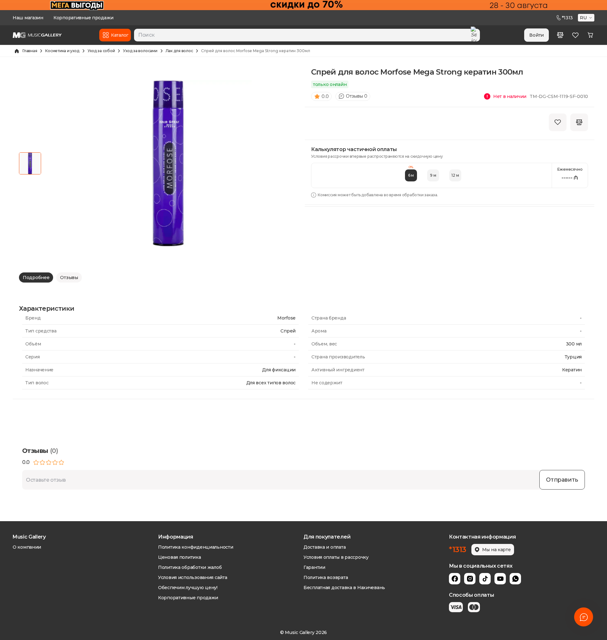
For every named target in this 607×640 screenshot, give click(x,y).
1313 (567, 18)
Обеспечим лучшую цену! (188, 587)
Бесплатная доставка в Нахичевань (344, 587)
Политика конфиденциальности (195, 547)
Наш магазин (28, 18)
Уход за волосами (140, 50)
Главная (29, 50)
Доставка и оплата (325, 547)
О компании (27, 547)
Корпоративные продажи (83, 18)
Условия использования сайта (192, 577)
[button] (587, 18)
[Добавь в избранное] (558, 122)
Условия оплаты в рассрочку (336, 557)
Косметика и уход (62, 50)
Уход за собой (101, 50)
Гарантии (314, 567)
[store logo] (37, 35)
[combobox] (307, 35)
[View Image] (30, 163)
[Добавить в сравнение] (579, 122)
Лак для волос (179, 50)
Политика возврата (326, 577)
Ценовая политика (179, 557)
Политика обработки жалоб (190, 567)
